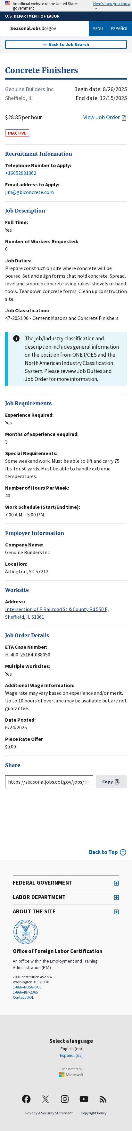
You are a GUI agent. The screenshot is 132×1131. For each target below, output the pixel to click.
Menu (98, 28)
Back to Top (103, 852)
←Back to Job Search (66, 44)
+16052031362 (20, 173)
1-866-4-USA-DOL (27, 987)
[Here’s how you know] (66, 6)
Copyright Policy (94, 1113)
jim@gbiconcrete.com (29, 192)
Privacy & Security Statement (49, 1113)
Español (119, 28)
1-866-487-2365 (25, 992)
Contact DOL (23, 997)
